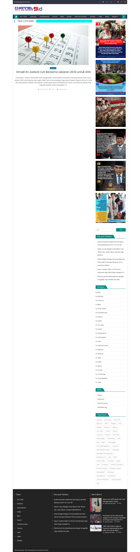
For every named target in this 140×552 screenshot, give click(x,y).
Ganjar (99, 427)
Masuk (100, 395)
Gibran (115, 427)
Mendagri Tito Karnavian (105, 453)
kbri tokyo (116, 435)
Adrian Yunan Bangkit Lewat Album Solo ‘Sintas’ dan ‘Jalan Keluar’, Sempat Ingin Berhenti (111, 252)
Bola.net (99, 424)
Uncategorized (102, 378)
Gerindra (107, 427)
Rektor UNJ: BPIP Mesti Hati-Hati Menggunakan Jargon (114, 500)
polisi (118, 461)
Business (100, 296)
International (102, 337)
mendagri (115, 450)
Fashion (100, 317)
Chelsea (113, 424)
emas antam (102, 309)
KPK (119, 438)
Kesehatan (111, 438)
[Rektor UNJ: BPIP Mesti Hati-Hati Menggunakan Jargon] (96, 505)
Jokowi (115, 431)
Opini (100, 17)
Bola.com (117, 420)
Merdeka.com (101, 457)
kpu (98, 442)
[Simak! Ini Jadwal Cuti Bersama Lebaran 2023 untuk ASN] (53, 45)
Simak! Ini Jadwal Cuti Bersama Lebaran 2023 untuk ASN (53, 72)
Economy (101, 300)
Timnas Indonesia (102, 480)
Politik (55, 17)
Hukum (69, 17)
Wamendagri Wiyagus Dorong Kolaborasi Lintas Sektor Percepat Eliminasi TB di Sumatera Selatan (111, 262)
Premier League (102, 468)
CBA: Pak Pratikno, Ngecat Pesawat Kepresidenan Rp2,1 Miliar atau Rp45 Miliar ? (113, 528)
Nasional (33, 17)
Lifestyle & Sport (81, 17)
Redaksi (114, 17)
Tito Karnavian (116, 480)
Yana (52, 89)
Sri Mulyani (111, 476)
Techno (92, 17)
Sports (100, 366)
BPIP (106, 424)
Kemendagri (101, 438)
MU (110, 457)
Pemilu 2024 (101, 461)
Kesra (99, 341)
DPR (120, 424)
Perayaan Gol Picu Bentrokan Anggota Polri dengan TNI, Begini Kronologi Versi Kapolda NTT (114, 518)
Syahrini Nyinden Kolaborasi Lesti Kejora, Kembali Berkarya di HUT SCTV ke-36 (111, 243)
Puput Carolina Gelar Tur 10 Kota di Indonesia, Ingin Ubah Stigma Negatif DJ (111, 270)
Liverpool (115, 446)
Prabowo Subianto (117, 465)
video (107, 17)
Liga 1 (103, 442)
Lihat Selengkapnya (103, 446)
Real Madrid (100, 472)
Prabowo (105, 465)
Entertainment (102, 313)
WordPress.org (102, 407)
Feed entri (101, 399)
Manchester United (103, 450)
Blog (99, 292)
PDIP (115, 457)
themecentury (44, 550)
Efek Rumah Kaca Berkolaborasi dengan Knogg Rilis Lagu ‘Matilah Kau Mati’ (111, 278)
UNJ (98, 483)
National (100, 354)
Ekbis (62, 17)
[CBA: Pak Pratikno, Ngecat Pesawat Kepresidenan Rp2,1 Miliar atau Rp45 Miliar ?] (96, 528)
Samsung (110, 472)
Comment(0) (62, 89)
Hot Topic (23, 17)
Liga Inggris (112, 442)
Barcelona (107, 420)
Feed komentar (103, 403)
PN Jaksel (111, 461)
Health (100, 321)
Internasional (44, 17)
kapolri (108, 435)
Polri (98, 465)
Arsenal (99, 420)
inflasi (108, 431)
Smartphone (101, 476)
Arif (120, 503)
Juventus (100, 435)
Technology (101, 374)
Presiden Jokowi (115, 468)
